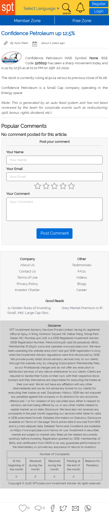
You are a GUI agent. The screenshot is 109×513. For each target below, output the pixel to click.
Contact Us (27, 271)
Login (98, 11)
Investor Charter (27, 290)
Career (81, 290)
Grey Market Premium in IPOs (84, 308)
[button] (80, 8)
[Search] (66, 9)
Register (99, 4)
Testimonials (81, 265)
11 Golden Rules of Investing (29, 308)
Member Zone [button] (27, 20)
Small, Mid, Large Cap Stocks (29, 313)
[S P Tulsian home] (7, 7)
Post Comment (55, 233)
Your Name (15, 152)
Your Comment (18, 194)
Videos (81, 277)
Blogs (81, 284)
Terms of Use (27, 277)
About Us (27, 265)
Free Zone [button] (81, 20)
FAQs (82, 271)
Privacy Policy (27, 284)
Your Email (14, 169)
